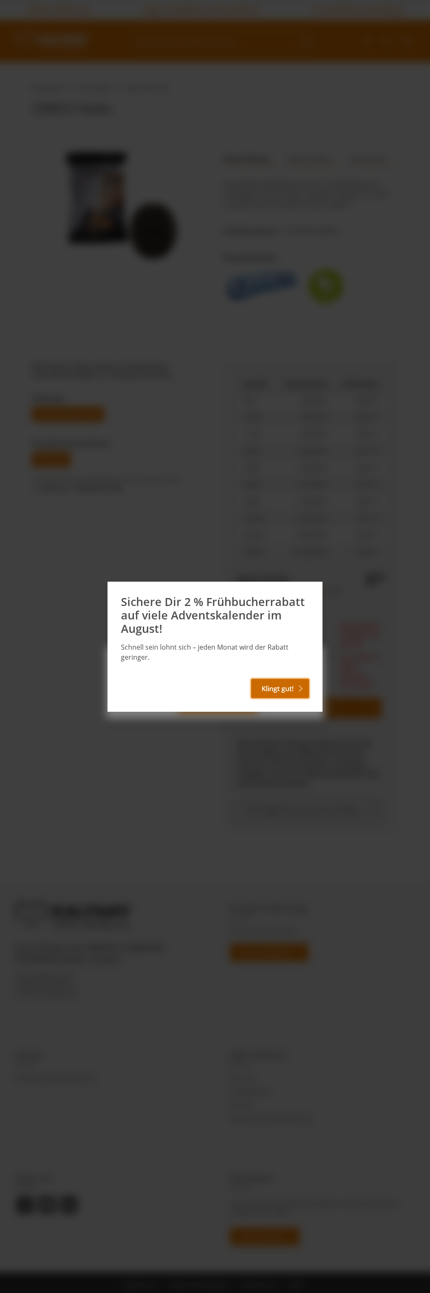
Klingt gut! (278, 688)
